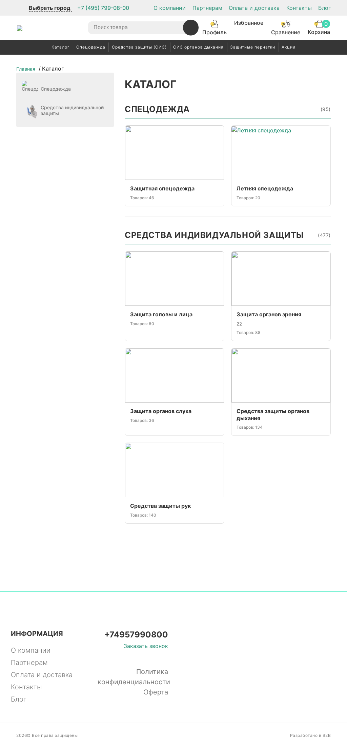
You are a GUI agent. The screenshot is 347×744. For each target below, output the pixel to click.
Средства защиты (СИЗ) (139, 47)
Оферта (155, 692)
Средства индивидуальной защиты (228, 235)
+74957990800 (136, 634)
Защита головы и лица (161, 314)
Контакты (299, 7)
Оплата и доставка (254, 7)
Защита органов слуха (160, 411)
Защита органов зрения (269, 314)
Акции (288, 47)
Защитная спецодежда (162, 188)
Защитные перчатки (252, 47)
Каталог (61, 47)
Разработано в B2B (310, 735)
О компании (170, 7)
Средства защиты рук (160, 505)
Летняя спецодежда (265, 188)
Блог (324, 7)
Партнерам (207, 7)
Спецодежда (90, 47)
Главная (25, 69)
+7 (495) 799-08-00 (103, 7)
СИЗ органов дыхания (198, 47)
